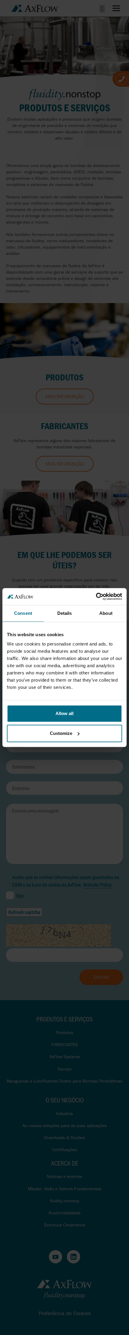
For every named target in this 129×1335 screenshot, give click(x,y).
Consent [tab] (23, 613)
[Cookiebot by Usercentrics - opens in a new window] (96, 596)
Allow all (65, 713)
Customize (61, 733)
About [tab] (105, 613)
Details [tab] (64, 613)
